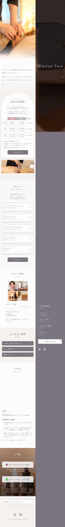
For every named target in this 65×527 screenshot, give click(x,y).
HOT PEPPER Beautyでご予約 (19, 465)
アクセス (43, 333)
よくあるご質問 (45, 327)
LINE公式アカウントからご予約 (19, 479)
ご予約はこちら (50, 341)
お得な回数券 (45, 307)
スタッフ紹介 (45, 320)
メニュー (44, 314)
